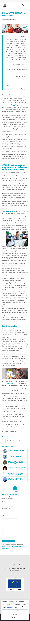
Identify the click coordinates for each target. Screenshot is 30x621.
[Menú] (26, 5)
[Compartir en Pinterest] (16, 441)
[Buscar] (22, 5)
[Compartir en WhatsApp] (13, 441)
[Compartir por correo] (26, 441)
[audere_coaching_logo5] (12, 5)
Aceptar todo (15, 610)
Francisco (14, 431)
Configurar (15, 617)
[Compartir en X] (7, 441)
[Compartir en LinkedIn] (19, 441)
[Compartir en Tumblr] (23, 441)
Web (3, 515)
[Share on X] (10, 441)
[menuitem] (22, 5)
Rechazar (15, 614)
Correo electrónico (6, 508)
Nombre (4, 501)
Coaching (4, 17)
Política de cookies (12, 607)
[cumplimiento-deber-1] (15, 28)
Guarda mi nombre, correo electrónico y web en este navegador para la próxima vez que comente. (14, 524)
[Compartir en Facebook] (4, 441)
